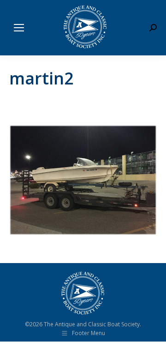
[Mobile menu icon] (19, 28)
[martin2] (83, 180)
